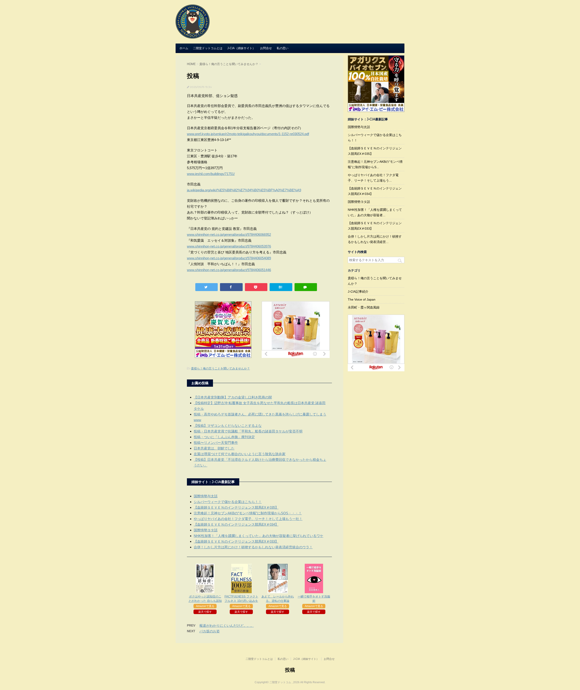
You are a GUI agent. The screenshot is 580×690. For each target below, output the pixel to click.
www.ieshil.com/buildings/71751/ (211, 174)
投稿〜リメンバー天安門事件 (216, 443)
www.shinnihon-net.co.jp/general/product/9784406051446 (229, 270)
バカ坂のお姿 (209, 631)
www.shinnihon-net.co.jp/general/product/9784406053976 (229, 246)
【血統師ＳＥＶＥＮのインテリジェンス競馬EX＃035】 (236, 507)
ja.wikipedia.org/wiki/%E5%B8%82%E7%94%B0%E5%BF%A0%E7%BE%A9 (244, 190)
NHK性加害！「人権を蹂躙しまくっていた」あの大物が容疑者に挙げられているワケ (258, 536)
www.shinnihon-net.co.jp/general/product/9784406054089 (229, 258)
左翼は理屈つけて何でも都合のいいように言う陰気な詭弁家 (239, 454)
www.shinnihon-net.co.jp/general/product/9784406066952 (229, 234)
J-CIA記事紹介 (358, 291)
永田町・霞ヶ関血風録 (363, 307)
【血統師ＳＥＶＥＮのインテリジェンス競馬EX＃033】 (236, 541)
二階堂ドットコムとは (207, 48)
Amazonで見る (205, 606)
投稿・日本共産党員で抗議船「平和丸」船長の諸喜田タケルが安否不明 (248, 431)
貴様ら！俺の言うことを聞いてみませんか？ (220, 368)
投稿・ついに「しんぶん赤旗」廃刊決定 (224, 437)
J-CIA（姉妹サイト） (241, 48)
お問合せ (266, 48)
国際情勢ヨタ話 (206, 530)
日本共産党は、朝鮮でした (214, 448)
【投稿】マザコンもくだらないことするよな (228, 426)
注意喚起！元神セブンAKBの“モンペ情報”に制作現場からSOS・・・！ (248, 513)
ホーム (183, 48)
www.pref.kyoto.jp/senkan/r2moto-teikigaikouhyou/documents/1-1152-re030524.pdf (248, 134)
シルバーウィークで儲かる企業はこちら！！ (228, 502)
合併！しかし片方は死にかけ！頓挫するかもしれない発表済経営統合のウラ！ (253, 547)
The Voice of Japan (361, 299)
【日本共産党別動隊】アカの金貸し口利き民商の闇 (233, 397)
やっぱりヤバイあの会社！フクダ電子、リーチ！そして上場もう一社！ (248, 519)
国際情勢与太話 (206, 496)
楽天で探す (205, 611)
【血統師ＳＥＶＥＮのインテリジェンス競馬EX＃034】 (236, 524)
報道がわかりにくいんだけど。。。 (226, 625)
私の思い (282, 48)
